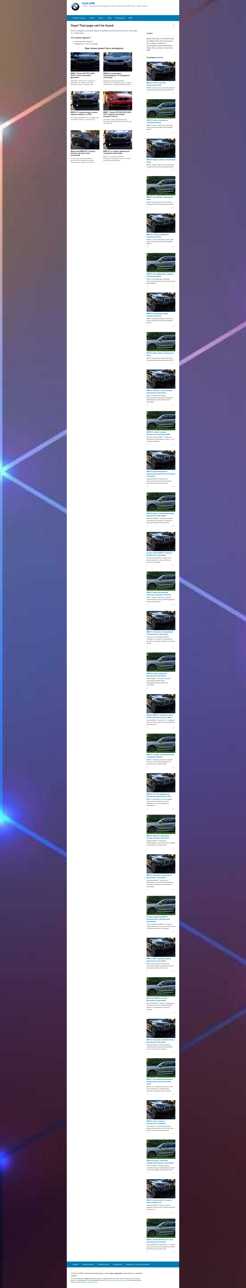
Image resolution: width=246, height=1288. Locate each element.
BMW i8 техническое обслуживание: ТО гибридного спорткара (116, 75)
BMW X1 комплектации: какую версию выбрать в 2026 (84, 113)
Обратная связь (88, 1264)
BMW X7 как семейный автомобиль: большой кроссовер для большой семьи (160, 1081)
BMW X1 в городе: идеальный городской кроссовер (116, 152)
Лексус (91, 18)
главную (88, 44)
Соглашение (117, 1264)
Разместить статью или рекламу (137, 1264)
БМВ (130, 18)
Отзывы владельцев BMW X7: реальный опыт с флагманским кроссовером (158, 919)
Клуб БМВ (88, 3)
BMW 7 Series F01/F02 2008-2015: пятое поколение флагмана (83, 75)
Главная (75, 1264)
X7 (147, 93)
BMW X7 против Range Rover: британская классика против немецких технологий (161, 474)
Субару (100, 18)
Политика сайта (103, 1264)
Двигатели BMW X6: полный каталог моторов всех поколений (83, 153)
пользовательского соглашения (118, 1280)
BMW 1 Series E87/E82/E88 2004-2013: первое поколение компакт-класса (117, 114)
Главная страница (79, 18)
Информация (120, 18)
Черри (109, 18)
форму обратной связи (90, 1282)
